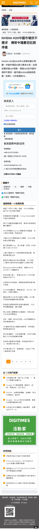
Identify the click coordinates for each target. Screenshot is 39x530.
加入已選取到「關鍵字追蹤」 (15, 193)
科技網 (4, 10)
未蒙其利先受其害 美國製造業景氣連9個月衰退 (19, 283)
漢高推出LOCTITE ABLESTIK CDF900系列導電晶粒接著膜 (20, 469)
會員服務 (12, 497)
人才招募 (24, 499)
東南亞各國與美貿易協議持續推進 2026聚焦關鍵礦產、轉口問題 (19, 305)
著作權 (30, 497)
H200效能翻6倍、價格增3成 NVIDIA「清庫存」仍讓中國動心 (19, 291)
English (24, 502)
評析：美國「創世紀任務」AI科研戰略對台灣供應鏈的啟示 (19, 320)
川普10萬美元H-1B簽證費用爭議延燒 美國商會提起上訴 (19, 254)
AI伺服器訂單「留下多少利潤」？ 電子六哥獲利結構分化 (20, 379)
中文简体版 (16, 502)
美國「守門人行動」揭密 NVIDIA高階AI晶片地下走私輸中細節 (18, 209)
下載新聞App (10, 506)
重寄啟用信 (13, 120)
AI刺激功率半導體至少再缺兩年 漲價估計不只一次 (20, 408)
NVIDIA (6, 189)
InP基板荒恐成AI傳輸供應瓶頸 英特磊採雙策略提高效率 (19, 327)
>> (30, 361)
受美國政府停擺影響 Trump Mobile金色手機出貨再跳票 (19, 217)
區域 (10, 10)
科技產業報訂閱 (22, 497)
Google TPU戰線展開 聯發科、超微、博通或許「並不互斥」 (19, 386)
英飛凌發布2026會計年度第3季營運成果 (20, 484)
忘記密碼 (6, 120)
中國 (29, 187)
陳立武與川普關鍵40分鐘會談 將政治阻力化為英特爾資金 (18, 313)
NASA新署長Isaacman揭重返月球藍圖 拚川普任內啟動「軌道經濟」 (19, 231)
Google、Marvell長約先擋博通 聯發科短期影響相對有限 (20, 401)
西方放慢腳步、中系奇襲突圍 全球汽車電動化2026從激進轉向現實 (19, 335)
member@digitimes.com (13, 165)
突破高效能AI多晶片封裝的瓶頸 (18, 456)
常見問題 (17, 499)
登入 (19, 130)
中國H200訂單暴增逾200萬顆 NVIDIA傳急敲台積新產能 (19, 239)
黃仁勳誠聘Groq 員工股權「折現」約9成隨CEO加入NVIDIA (19, 246)
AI (15, 187)
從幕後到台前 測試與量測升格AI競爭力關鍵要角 (21, 477)
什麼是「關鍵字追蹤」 (12, 197)
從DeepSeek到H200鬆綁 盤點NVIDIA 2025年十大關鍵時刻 (18, 268)
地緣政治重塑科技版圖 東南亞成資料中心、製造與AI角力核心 (18, 342)
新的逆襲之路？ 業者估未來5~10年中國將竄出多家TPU (19, 276)
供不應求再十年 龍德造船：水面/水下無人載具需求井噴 (19, 350)
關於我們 (5, 497)
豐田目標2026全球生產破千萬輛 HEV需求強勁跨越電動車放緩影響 (19, 298)
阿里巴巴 (7, 187)
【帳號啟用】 (9, 139)
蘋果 (22, 187)
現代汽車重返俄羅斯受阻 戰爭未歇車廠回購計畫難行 (19, 224)
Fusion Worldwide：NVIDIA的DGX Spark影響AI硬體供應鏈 (19, 462)
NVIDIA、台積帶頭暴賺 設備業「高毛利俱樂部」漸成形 (21, 393)
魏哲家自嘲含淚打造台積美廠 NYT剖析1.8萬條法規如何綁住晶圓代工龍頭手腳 (18, 261)
